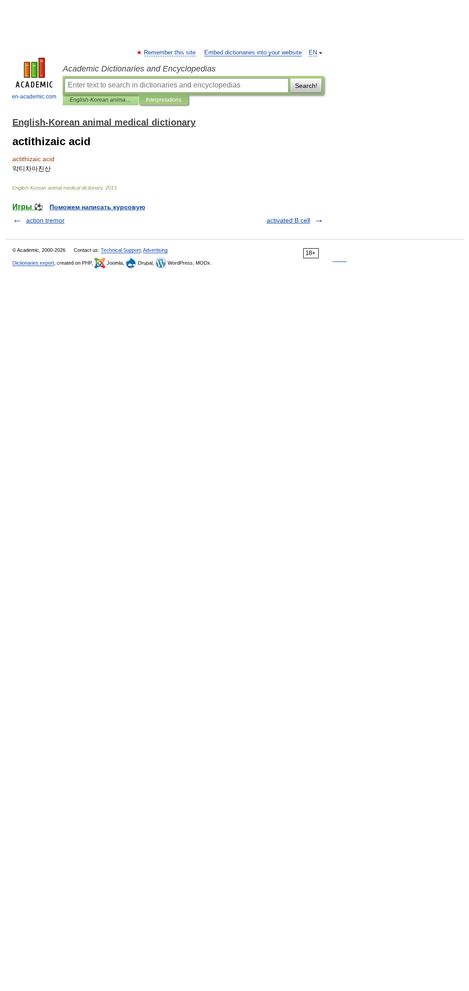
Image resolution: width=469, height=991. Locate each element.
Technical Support (121, 250)
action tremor (45, 220)
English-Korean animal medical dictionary (100, 100)
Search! (306, 85)
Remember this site (170, 52)
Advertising (155, 250)
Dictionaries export (33, 263)
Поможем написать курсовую (97, 207)
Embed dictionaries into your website (253, 52)
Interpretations (163, 100)
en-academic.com (34, 96)
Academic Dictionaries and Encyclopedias (139, 68)
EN (313, 52)
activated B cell (288, 220)
